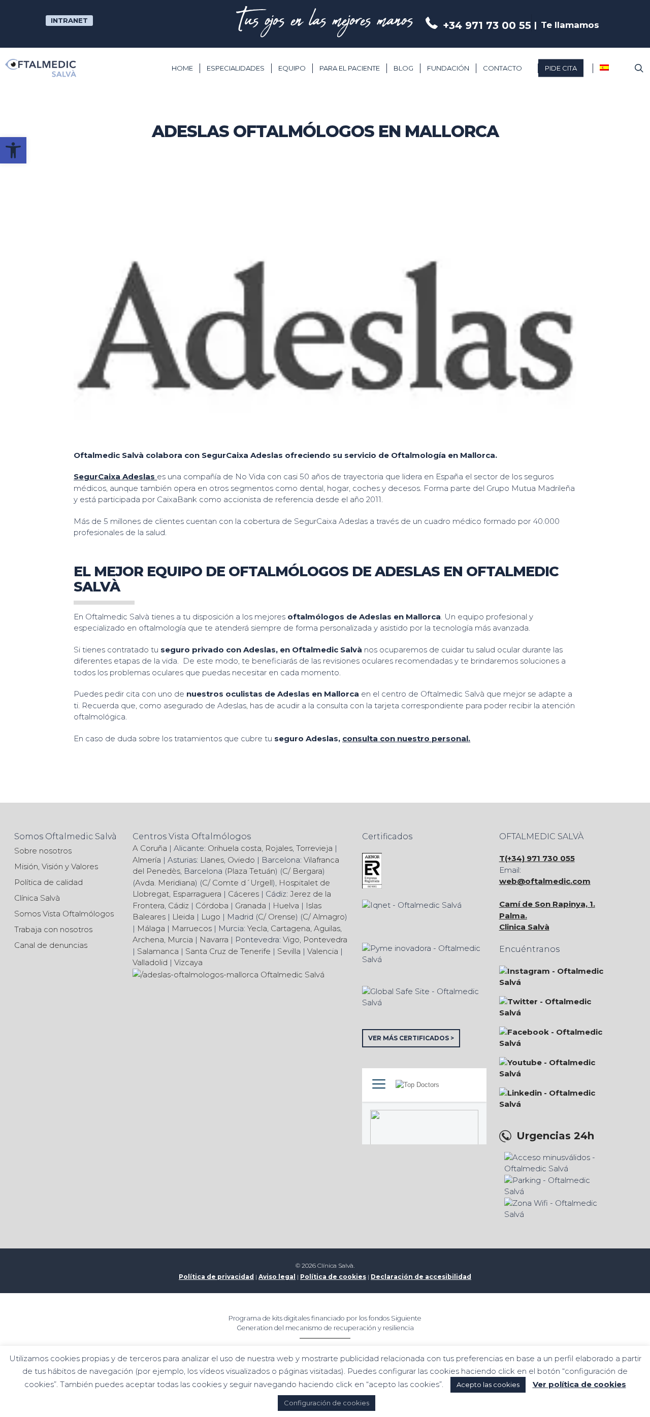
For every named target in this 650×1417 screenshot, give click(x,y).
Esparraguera (197, 894)
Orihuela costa (235, 848)
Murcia (180, 939)
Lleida (183, 916)
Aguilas (327, 928)
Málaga (151, 928)
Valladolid (150, 962)
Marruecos (192, 928)
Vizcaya (188, 962)
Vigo (291, 939)
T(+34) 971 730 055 (537, 858)
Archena (148, 939)
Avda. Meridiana (165, 882)
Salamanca (158, 951)
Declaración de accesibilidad (421, 1276)
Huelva (286, 905)
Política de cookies (333, 1276)
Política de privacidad (216, 1276)
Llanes (212, 860)
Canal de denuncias (50, 945)
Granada (250, 905)
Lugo (210, 916)
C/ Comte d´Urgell (237, 882)
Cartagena (290, 928)
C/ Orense (277, 916)
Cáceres (243, 894)
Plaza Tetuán (251, 871)
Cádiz (178, 905)
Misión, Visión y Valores (56, 866)
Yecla (257, 928)
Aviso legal (277, 1276)
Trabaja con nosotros (53, 929)
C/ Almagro (324, 916)
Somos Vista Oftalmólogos (64, 913)
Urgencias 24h (555, 1136)
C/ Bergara (302, 871)
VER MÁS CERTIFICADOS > (411, 1038)
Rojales (278, 848)
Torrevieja (314, 848)
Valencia (322, 951)
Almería (147, 860)
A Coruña (150, 848)
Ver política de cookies (579, 1384)
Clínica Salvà (37, 898)
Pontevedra (325, 939)
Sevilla (289, 951)
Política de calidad (48, 882)
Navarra (214, 939)
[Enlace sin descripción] (40, 68)
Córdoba (212, 905)
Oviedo (241, 860)
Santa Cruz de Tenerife (228, 951)
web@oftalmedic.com (545, 881)
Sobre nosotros (43, 850)
